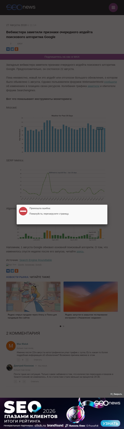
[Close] (107, 204)
